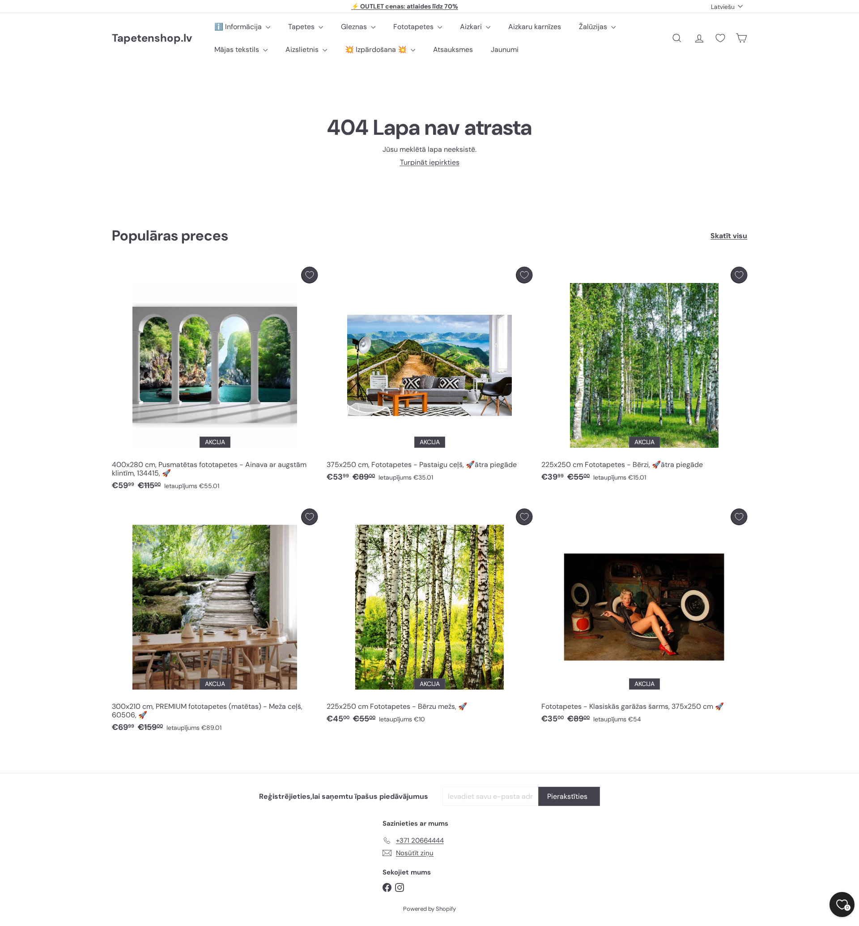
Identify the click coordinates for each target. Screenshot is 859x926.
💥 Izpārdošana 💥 (376, 49)
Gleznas (355, 26)
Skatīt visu (728, 236)
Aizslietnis (302, 49)
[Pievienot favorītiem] (309, 275)
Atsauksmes (453, 49)
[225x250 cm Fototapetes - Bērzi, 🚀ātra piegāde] (644, 376)
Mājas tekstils (237, 49)
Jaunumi (505, 49)
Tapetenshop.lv (152, 38)
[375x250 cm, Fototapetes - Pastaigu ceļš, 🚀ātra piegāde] (429, 376)
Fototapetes (414, 26)
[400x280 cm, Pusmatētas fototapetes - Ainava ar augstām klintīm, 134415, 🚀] (215, 381)
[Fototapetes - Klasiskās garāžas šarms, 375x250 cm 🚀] (644, 618)
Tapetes (302, 26)
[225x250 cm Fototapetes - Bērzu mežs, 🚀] (429, 618)
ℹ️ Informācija (239, 26)
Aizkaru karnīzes (534, 26)
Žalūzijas (594, 26)
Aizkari (472, 26)
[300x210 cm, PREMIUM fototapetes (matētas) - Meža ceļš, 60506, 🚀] (215, 623)
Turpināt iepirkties (429, 162)
